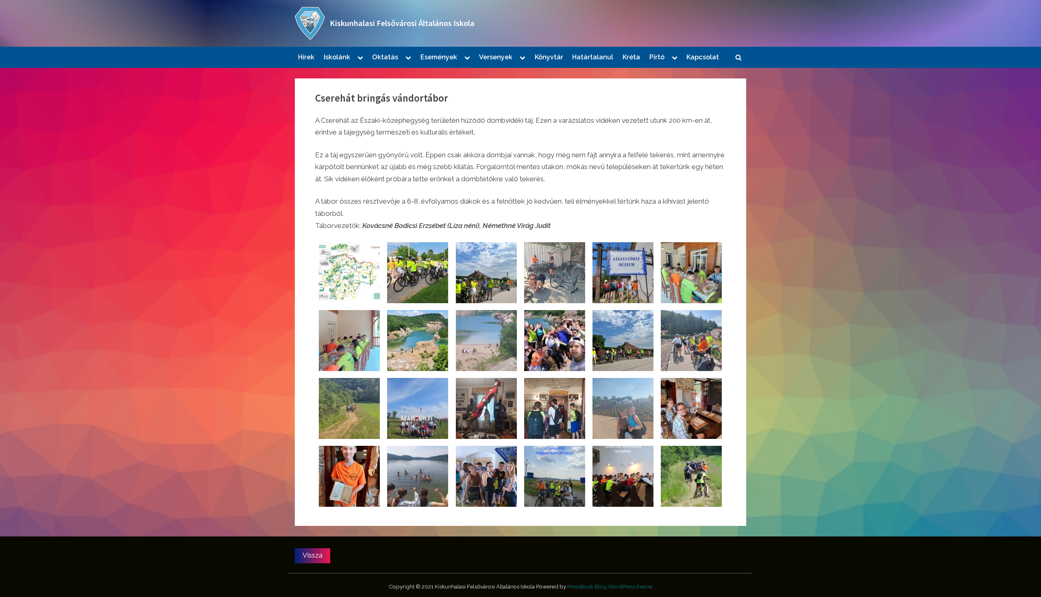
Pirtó (656, 57)
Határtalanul (592, 57)
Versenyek (495, 57)
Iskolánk (337, 57)
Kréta (631, 57)
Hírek (306, 57)
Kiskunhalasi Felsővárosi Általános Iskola (402, 23)
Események (438, 57)
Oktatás (385, 57)
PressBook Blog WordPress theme (609, 586)
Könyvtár (549, 57)
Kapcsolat (702, 57)
